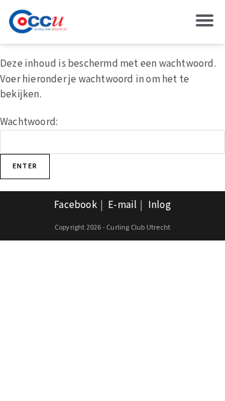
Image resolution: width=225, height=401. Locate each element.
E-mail (122, 205)
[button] (204, 20)
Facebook (75, 205)
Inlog (159, 205)
